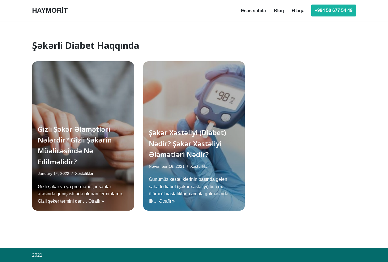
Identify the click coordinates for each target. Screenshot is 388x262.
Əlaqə (298, 10)
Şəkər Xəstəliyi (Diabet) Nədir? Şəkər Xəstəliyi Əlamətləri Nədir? (187, 143)
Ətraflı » (96, 201)
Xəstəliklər (84, 173)
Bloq (279, 10)
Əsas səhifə (253, 10)
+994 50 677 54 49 (333, 10)
